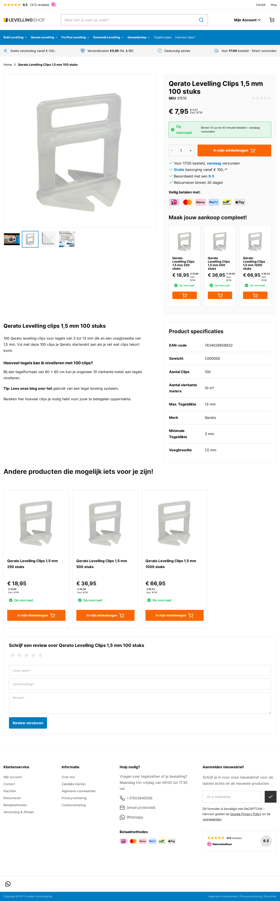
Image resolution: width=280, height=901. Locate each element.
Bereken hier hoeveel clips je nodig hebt (37, 399)
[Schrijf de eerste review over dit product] (261, 98)
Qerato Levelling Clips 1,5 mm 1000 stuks (254, 263)
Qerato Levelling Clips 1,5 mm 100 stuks (48, 64)
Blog (273, 4)
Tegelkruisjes (163, 37)
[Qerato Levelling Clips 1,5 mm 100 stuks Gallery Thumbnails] (39, 239)
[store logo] (24, 20)
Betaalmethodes (15, 805)
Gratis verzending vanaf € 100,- (33, 51)
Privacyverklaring (74, 798)
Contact (9, 784)
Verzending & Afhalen (19, 812)
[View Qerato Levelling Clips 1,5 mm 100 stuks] (12, 239)
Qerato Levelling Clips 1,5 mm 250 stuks (183, 263)
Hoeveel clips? (185, 37)
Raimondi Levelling (106, 37)
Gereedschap (137, 37)
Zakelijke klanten (74, 784)
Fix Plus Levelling (73, 37)
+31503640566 (139, 798)
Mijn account (13, 777)
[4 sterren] (33, 655)
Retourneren (12, 798)
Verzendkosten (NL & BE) (110, 51)
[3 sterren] (26, 655)
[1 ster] (12, 655)
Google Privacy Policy (245, 814)
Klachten (10, 791)
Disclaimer (270, 896)
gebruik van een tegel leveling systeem (85, 388)
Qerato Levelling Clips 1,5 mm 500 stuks (219, 263)
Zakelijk (261, 4)
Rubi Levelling (13, 37)
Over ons (68, 777)
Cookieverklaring (74, 805)
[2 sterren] (19, 655)
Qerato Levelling (42, 37)
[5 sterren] (40, 655)
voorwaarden (212, 819)
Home (8, 64)
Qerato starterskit (74, 344)
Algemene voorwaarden (79, 791)
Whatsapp (135, 817)
